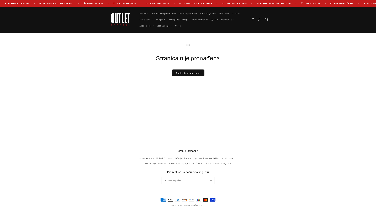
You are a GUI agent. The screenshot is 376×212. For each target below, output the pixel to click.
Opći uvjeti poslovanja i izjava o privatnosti (214, 158)
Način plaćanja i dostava (179, 158)
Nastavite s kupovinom (188, 73)
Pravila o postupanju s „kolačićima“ (186, 163)
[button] (236, 13)
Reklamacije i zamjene (155, 163)
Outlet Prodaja (183, 205)
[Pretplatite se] (211, 180)
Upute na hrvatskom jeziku (218, 163)
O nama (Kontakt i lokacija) (152, 158)
